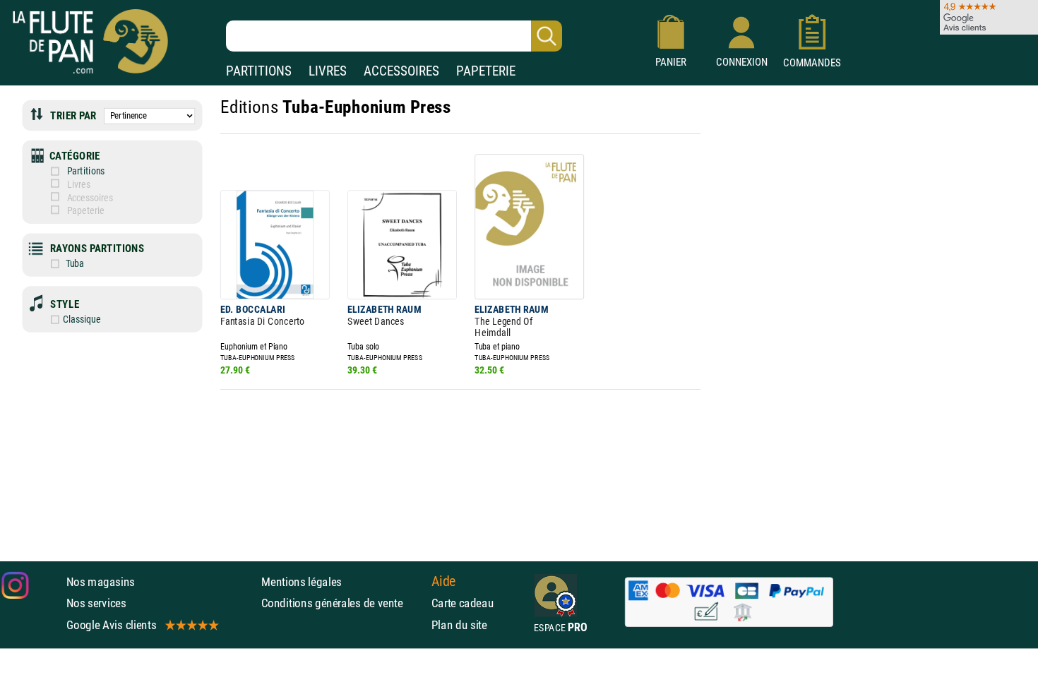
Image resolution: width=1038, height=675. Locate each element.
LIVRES (328, 71)
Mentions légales (301, 582)
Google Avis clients (111, 625)
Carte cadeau (462, 603)
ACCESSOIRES (401, 71)
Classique (82, 319)
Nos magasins (100, 582)
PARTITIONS (259, 71)
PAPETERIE (485, 71)
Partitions (86, 171)
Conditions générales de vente (342, 603)
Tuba (73, 263)
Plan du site (459, 625)
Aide (443, 581)
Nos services (96, 603)
